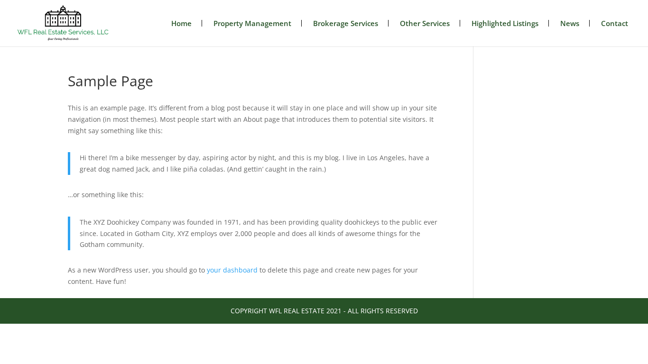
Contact (614, 23)
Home (181, 23)
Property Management (252, 23)
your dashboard (232, 269)
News (569, 23)
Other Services (425, 23)
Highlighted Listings (505, 23)
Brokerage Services (345, 23)
